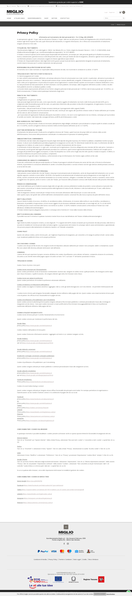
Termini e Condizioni (65, 559)
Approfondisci (110, 594)
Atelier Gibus (19, 18)
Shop (46, 18)
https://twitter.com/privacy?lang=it (37, 408)
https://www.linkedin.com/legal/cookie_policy (37, 494)
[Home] (15, 12)
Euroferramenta (34, 18)
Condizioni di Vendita (40, 559)
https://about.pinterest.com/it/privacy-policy (40, 416)
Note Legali (77, 559)
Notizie (54, 18)
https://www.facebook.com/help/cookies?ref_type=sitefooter (43, 485)
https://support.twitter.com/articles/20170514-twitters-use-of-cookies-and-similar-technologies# (52, 490)
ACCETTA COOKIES (100, 594)
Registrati (112, 12)
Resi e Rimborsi (93, 559)
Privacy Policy (53, 559)
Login (106, 12)
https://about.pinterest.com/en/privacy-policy (38, 503)
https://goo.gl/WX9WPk (34, 481)
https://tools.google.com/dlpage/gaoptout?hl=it (38, 343)
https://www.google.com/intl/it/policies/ (38, 325)
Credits (84, 559)
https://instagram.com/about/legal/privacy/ (40, 420)
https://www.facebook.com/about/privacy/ (39, 382)
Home (9, 18)
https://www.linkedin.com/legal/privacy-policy (40, 412)
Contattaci (64, 18)
